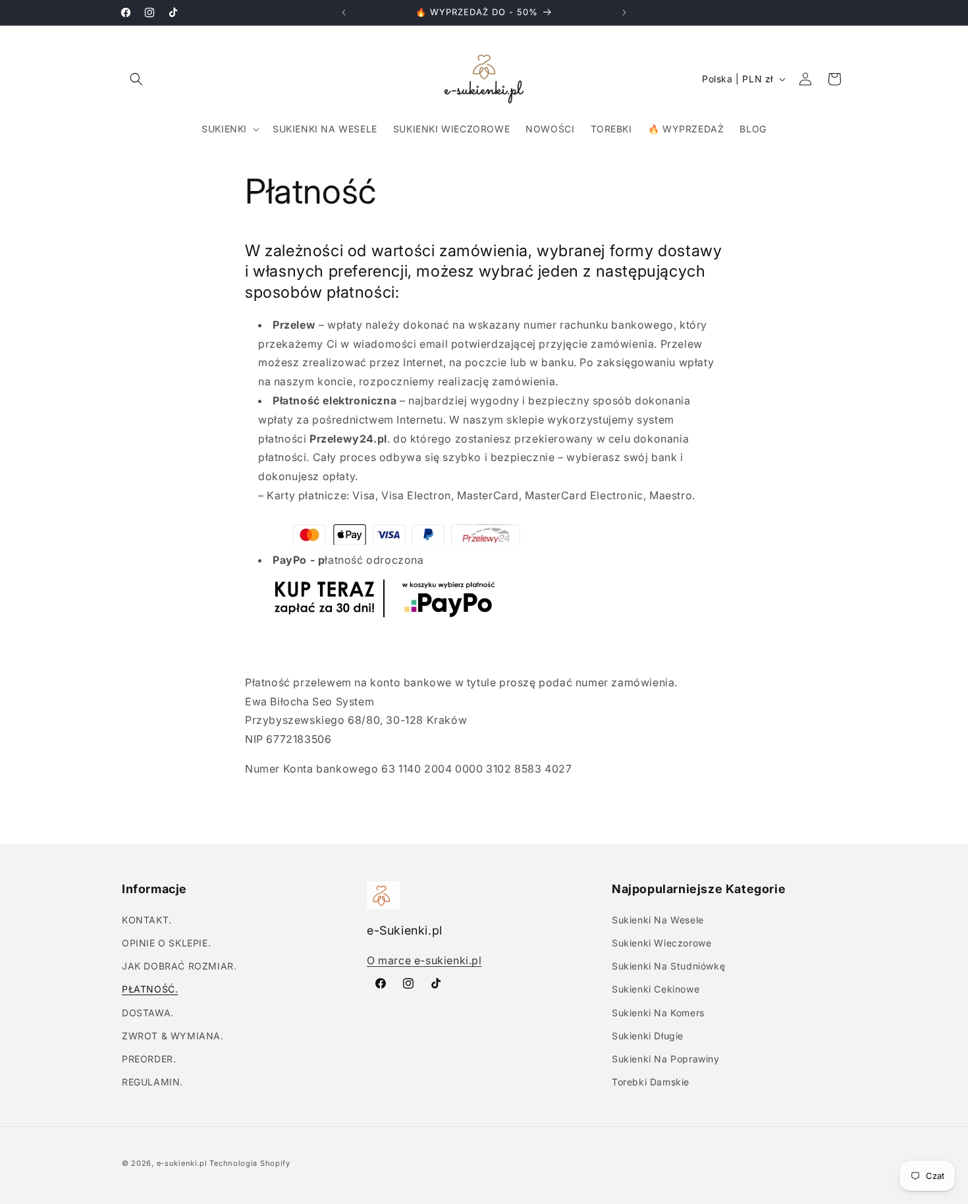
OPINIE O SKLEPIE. (166, 942)
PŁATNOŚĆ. (150, 989)
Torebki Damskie (650, 1081)
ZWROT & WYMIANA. (173, 1035)
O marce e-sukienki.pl (424, 959)
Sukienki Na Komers (658, 1012)
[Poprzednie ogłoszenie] (343, 12)
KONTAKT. (147, 919)
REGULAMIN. (152, 1081)
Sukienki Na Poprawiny (666, 1058)
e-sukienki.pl (182, 1163)
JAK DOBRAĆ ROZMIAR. (179, 965)
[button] (136, 79)
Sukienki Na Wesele (658, 919)
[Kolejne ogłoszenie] (624, 12)
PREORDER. (149, 1058)
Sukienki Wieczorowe (661, 942)
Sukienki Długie (648, 1035)
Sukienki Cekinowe (655, 989)
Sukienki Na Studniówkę (668, 965)
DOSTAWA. (148, 1012)
